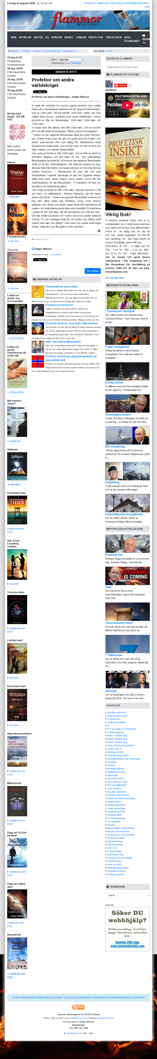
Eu (47, 37)
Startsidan (14, 51)
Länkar (81, 37)
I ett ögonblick (114, 821)
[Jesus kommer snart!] (127, 612)
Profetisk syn (114, 554)
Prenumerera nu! (136, 3)
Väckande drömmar (116, 871)
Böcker (73, 997)
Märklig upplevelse (116, 805)
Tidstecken (113, 37)
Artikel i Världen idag (117, 735)
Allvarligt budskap (115, 768)
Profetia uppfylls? (115, 732)
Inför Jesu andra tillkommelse (63, 341)
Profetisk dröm (114, 861)
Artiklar (25, 37)
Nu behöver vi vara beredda (120, 835)
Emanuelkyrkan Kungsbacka (124, 514)
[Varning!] (127, 680)
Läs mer (14, 288)
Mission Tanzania (110, 3)
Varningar (112, 762)
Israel (68, 37)
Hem (14, 37)
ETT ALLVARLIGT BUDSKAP (121, 729)
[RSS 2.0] (78, 1006)
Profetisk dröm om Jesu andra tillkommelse (72, 323)
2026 (108, 587)
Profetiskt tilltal (114, 815)
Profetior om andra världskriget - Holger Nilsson (55, 51)
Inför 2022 (112, 848)
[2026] (127, 576)
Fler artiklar (93, 271)
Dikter (38, 37)
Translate (76, 63)
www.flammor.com (106, 1018)
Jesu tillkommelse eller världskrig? (123, 759)
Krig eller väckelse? (116, 712)
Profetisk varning (115, 874)
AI (108, 725)
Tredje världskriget (116, 808)
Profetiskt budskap (116, 818)
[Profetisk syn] (127, 543)
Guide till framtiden (116, 722)
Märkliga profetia (115, 752)
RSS (147, 7)
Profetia (111, 765)
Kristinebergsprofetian (118, 755)
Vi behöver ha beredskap (119, 858)
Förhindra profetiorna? (59, 305)
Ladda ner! (15, 441)
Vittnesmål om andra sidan (61, 286)
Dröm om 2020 (114, 864)
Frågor (56, 37)
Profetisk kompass (116, 838)
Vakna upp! (112, 775)
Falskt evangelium (117, 346)
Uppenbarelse (114, 801)
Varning (111, 825)
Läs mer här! (116, 278)
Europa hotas (114, 382)
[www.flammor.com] (78, 20)
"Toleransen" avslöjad (119, 311)
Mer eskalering (115, 446)
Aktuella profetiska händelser (121, 798)
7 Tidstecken (113, 655)
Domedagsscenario (118, 414)
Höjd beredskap (115, 841)
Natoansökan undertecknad (120, 828)
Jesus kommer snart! (119, 622)
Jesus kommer (114, 788)
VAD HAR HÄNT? (116, 778)
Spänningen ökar (115, 854)
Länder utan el (114, 749)
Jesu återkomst (132, 39)
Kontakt (90, 3)
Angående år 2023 (116, 772)
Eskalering (112, 482)
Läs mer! (15, 484)
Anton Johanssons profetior (120, 745)
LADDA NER (16, 338)
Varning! (110, 690)
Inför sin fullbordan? (117, 785)
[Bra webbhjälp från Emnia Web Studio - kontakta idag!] (127, 929)
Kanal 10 (60, 997)
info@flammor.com (78, 1018)
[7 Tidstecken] (127, 644)
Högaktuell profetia (116, 811)
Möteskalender (41, 997)
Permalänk (55, 255)
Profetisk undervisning (118, 795)
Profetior (95, 37)
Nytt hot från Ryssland (118, 831)
